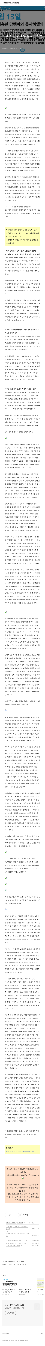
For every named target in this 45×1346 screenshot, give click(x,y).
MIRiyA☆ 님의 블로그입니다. (14, 1308)
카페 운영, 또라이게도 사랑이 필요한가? (17, 1228)
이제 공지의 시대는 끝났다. (14, 1243)
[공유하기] (13, 1215)
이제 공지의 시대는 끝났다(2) (15, 1240)
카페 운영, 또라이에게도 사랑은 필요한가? (20, 1151)
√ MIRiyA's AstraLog (10, 3)
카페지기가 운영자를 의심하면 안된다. (17, 1235)
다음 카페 (20, 1223)
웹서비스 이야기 (11, 1223)
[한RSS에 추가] (23, 1178)
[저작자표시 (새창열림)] (31, 1215)
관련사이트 (5, 1333)
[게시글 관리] (16, 1215)
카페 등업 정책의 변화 (13, 1246)
